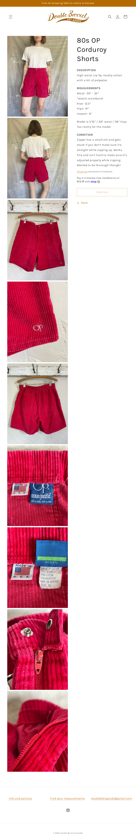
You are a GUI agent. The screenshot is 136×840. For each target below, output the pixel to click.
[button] (11, 17)
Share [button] (84, 202)
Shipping (82, 171)
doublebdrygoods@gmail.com (111, 798)
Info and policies (20, 798)
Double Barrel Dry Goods (72, 833)
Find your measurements (67, 798)
